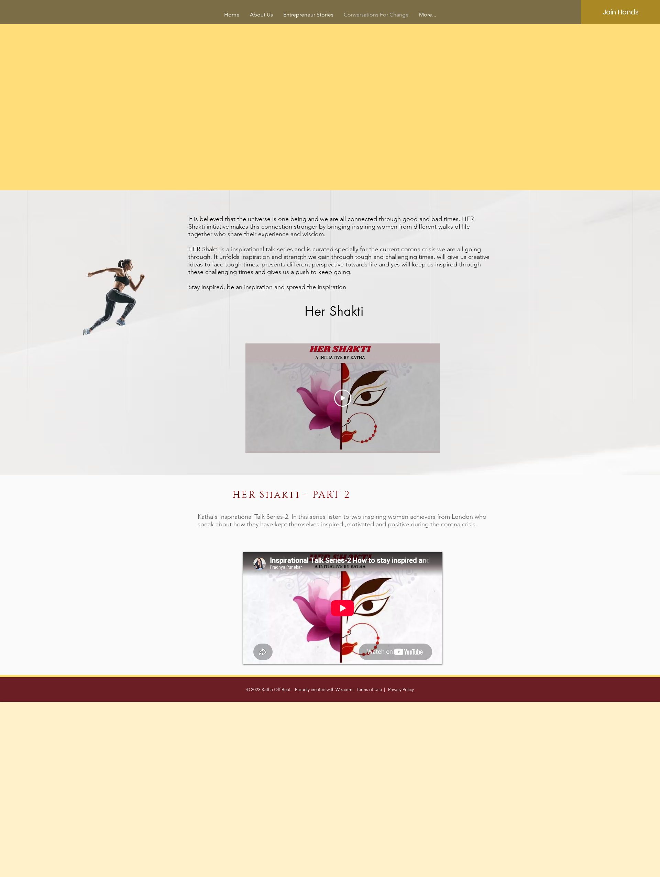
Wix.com (344, 689)
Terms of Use (369, 689)
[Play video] (342, 398)
